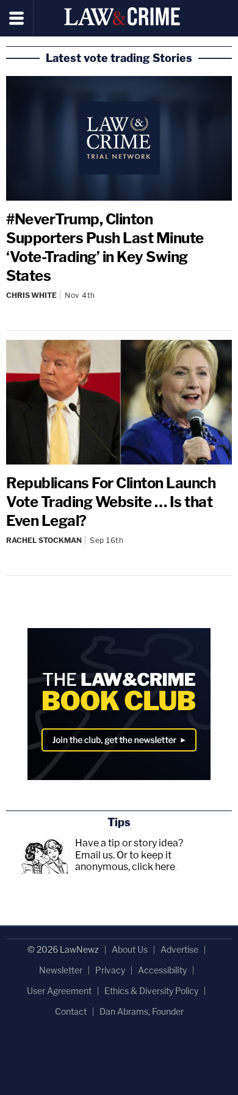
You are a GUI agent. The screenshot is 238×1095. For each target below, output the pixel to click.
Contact (71, 1011)
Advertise (179, 949)
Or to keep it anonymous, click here (125, 860)
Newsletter (60, 970)
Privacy (110, 970)
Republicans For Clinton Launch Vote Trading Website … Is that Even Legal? (110, 502)
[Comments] (119, 304)
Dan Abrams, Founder (141, 1011)
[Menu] (17, 18)
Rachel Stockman (44, 540)
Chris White (31, 295)
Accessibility (162, 970)
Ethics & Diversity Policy (151, 991)
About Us (130, 949)
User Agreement (59, 991)
